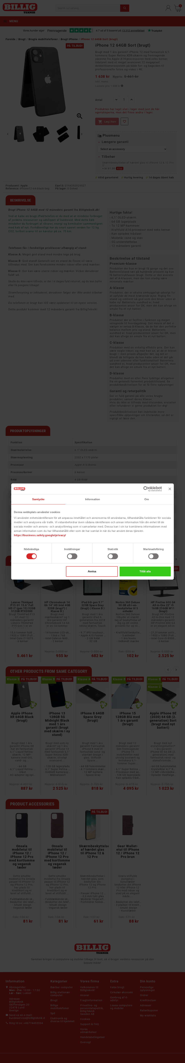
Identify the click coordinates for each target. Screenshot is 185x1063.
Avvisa (92, 571)
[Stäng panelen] (170, 489)
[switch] (72, 556)
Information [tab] (92, 499)
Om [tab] (146, 499)
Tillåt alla (145, 571)
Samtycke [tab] (38, 499)
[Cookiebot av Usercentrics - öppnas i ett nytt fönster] (146, 489)
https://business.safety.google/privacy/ (40, 535)
